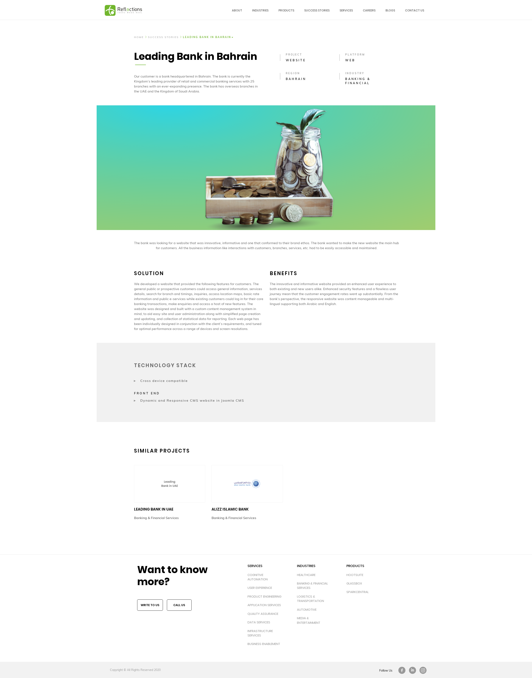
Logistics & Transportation (310, 598)
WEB (350, 60)
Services (346, 10)
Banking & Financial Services (312, 585)
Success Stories (317, 10)
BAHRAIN (296, 79)
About (237, 10)
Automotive (306, 609)
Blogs (390, 10)
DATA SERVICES (259, 622)
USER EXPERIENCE (260, 588)
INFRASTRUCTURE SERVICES (260, 633)
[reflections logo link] (123, 5)
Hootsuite (354, 575)
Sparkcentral (357, 592)
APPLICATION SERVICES (264, 605)
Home (139, 37)
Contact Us (414, 10)
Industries (260, 10)
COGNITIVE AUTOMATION (258, 577)
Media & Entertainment (308, 620)
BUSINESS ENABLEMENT (264, 644)
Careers (369, 10)
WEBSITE (296, 60)
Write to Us (150, 605)
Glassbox (354, 583)
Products (286, 10)
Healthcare (306, 575)
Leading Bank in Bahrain (207, 37)
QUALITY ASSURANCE (263, 614)
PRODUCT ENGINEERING (264, 596)
